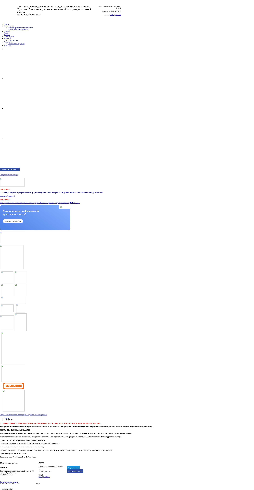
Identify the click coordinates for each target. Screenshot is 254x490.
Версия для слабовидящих (9, 482)
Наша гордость (9, 36)
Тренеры (7, 35)
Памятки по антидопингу (16, 44)
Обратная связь (13, 40)
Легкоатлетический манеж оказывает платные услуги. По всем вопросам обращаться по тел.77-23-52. (40, 203)
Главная (6, 24)
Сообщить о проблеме (13, 221)
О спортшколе (9, 26)
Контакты (7, 38)
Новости (7, 31)
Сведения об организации (9, 175)
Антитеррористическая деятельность (20, 28)
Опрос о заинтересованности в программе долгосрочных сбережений (23, 415)
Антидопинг (8, 42)
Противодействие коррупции (18, 29)
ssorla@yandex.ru (115, 15)
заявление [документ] (7, 196)
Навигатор (7, 45)
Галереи (6, 33)
